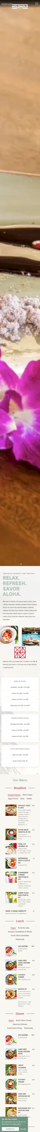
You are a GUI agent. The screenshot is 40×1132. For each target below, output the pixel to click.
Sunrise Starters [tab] (14, 795)
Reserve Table (7, 4)
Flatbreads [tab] (20, 939)
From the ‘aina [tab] (23, 928)
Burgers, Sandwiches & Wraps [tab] (20, 931)
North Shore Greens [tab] (23, 1020)
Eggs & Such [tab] (13, 798)
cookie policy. (16, 1124)
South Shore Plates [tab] (14, 1028)
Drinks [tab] (29, 798)
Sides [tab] (22, 798)
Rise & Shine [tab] (27, 795)
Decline (23, 1129)
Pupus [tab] (13, 928)
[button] (36, 4)
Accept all (10, 1129)
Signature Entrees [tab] (20, 1024)
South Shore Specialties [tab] (20, 935)
